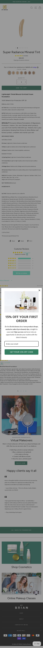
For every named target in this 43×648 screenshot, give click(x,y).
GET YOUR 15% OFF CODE (21, 352)
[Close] (39, 290)
